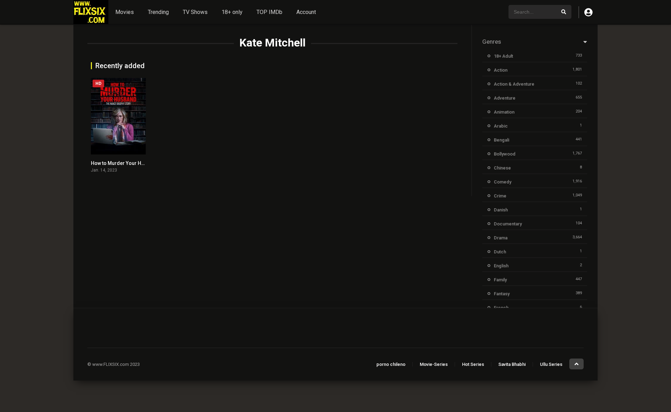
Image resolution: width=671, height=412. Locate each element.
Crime (500, 195)
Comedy (502, 182)
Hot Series (473, 364)
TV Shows (195, 12)
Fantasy (502, 293)
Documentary (508, 223)
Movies (124, 12)
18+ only (232, 12)
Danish (501, 209)
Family (500, 279)
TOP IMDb (269, 12)
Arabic (501, 126)
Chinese (502, 168)
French (501, 307)
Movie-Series (434, 364)
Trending (158, 12)
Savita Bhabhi (512, 364)
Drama (500, 237)
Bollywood (504, 154)
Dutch (500, 251)
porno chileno (390, 364)
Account (306, 12)
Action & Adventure (514, 84)
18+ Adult (503, 56)
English (501, 265)
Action (500, 70)
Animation (504, 112)
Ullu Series (551, 364)
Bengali (501, 140)
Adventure (504, 98)
